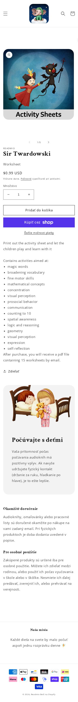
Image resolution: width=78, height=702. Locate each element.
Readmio (35, 694)
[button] (5, 13)
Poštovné (26, 178)
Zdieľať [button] (13, 371)
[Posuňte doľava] (29, 142)
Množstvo (10, 186)
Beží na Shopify (47, 694)
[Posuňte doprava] (48, 142)
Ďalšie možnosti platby (39, 233)
